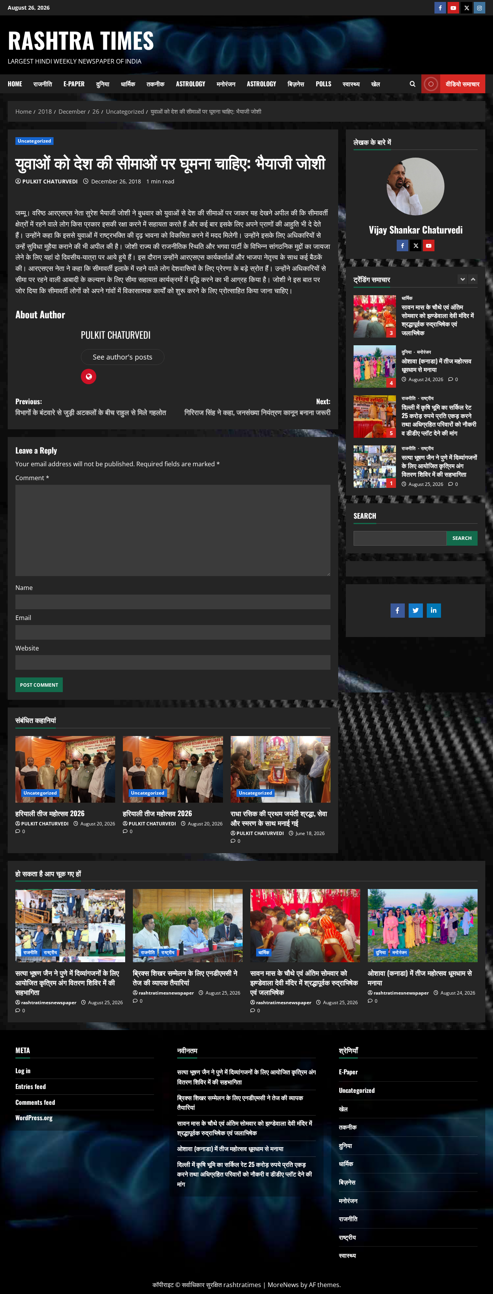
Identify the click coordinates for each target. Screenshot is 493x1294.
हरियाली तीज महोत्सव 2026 (50, 813)
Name (24, 587)
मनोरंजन (226, 83)
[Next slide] (473, 279)
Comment (32, 478)
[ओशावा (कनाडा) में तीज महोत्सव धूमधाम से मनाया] (423, 925)
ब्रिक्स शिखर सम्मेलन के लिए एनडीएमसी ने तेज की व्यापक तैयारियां (185, 977)
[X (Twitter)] (466, 7)
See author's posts (123, 356)
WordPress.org (33, 1117)
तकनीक (155, 83)
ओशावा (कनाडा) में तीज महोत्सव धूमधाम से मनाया (375, 366)
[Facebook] (440, 7)
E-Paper (74, 83)
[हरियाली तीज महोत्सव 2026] (65, 769)
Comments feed (35, 1102)
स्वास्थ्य (351, 83)
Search (365, 516)
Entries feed (30, 1086)
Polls (323, 83)
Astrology (190, 83)
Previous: (90, 406)
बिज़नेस (296, 83)
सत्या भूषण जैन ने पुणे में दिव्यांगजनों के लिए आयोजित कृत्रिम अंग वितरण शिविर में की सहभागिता (375, 466)
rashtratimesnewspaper (48, 1002)
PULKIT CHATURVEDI (50, 181)
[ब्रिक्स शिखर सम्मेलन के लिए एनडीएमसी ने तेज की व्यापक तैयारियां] (188, 925)
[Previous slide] (462, 279)
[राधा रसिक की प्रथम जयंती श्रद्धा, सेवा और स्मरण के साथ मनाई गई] (280, 769)
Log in (22, 1070)
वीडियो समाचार (463, 83)
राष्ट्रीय (427, 398)
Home (15, 83)
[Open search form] (413, 83)
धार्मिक (128, 83)
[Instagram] (479, 7)
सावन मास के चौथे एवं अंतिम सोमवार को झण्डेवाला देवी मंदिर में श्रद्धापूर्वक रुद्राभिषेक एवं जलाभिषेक (375, 316)
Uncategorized (34, 141)
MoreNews (283, 1285)
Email (23, 617)
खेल (375, 83)
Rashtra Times (81, 39)
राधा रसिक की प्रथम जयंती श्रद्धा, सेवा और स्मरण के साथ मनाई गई (279, 818)
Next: (257, 406)
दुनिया (102, 83)
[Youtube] (453, 7)
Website (27, 648)
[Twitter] (415, 245)
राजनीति (43, 83)
